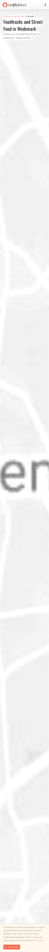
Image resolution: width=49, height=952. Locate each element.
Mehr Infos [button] (39, 940)
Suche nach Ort (19, 16)
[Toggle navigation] (45, 5)
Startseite (7, 16)
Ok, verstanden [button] (12, 947)
